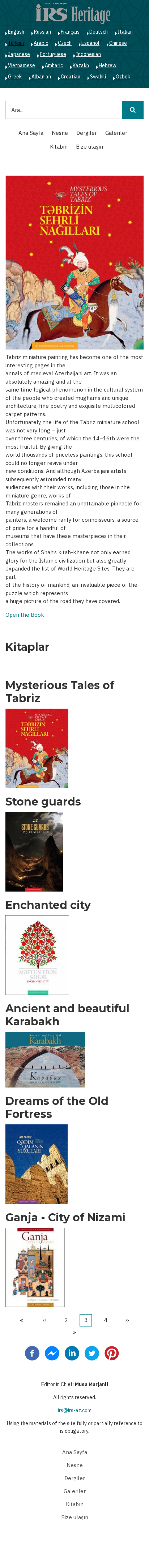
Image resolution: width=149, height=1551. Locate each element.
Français (70, 32)
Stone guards (43, 801)
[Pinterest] (112, 1353)
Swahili (98, 76)
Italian (125, 32)
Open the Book (24, 614)
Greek (15, 76)
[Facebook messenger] (52, 1353)
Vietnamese (21, 65)
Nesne (60, 132)
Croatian (70, 76)
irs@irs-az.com (74, 1410)
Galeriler (116, 132)
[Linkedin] (72, 1353)
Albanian (41, 76)
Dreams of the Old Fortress (56, 1108)
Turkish (16, 43)
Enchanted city (48, 905)
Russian (42, 32)
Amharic (54, 65)
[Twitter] (92, 1353)
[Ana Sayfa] (72, 13)
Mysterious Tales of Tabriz (59, 692)
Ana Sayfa (30, 132)
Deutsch (98, 32)
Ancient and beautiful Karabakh (67, 1015)
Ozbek (123, 76)
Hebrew (107, 65)
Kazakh (81, 65)
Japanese (19, 54)
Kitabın (59, 146)
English (16, 32)
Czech (65, 43)
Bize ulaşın (89, 146)
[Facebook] (32, 1353)
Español (90, 43)
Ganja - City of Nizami (65, 1217)
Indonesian (88, 54)
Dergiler (86, 132)
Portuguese (53, 54)
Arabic (41, 43)
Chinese (118, 43)
